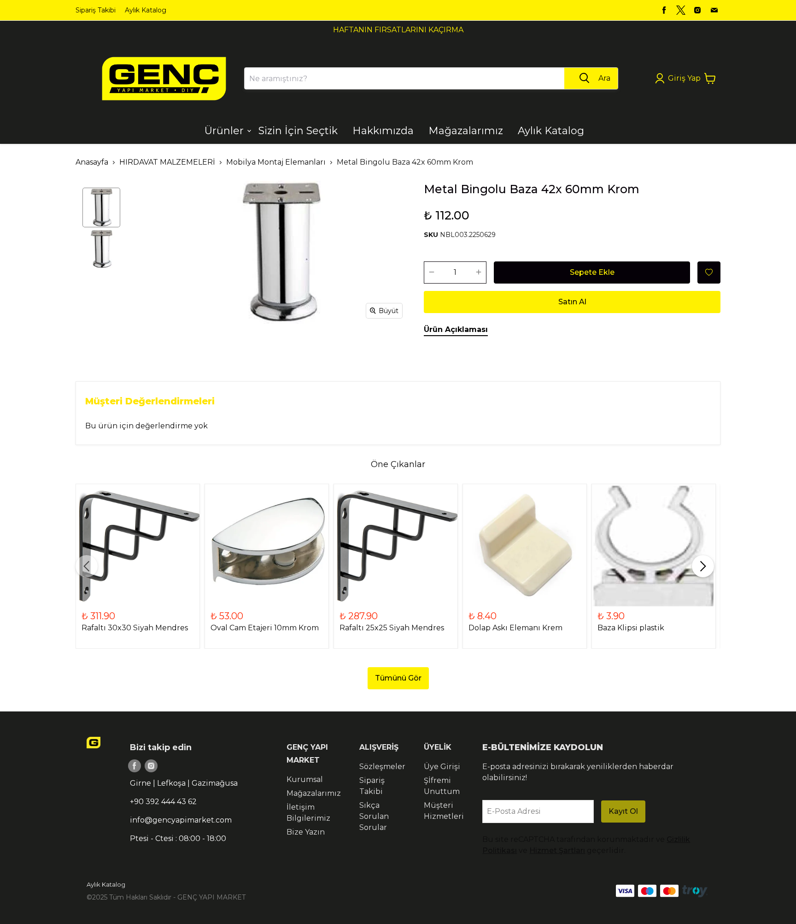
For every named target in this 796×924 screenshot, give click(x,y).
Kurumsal (305, 779)
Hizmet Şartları (557, 850)
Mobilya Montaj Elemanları (276, 162)
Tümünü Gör (398, 678)
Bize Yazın (306, 832)
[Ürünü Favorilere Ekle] (708, 272)
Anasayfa (92, 162)
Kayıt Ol (623, 811)
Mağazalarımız (314, 793)
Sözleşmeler (382, 766)
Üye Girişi (442, 766)
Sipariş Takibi (96, 10)
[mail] (714, 10)
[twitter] (680, 10)
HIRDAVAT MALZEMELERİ (167, 162)
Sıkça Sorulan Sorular (374, 816)
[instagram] (697, 10)
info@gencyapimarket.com (181, 820)
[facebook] (664, 10)
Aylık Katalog (145, 10)
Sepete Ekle (592, 272)
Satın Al (572, 301)
